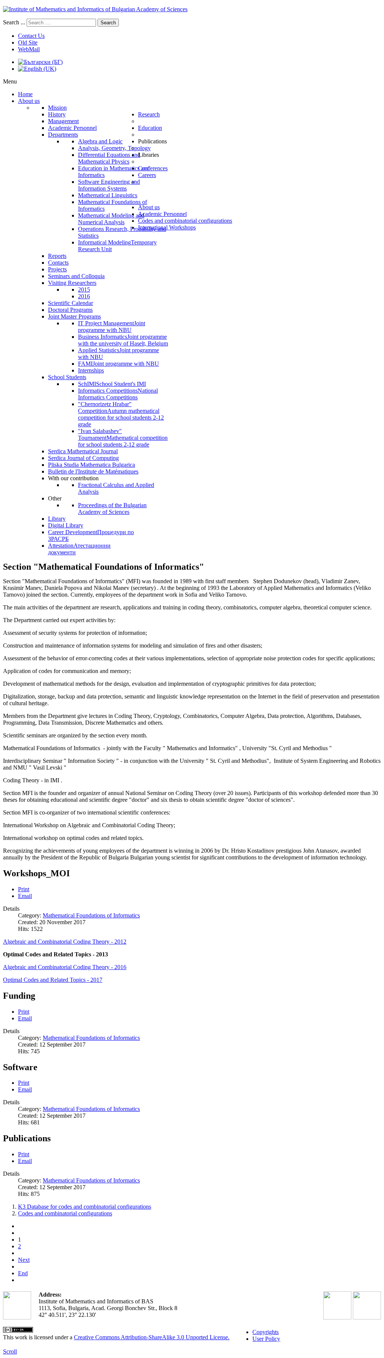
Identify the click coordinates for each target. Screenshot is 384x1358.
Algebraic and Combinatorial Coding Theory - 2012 (64, 941)
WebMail (29, 49)
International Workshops (167, 227)
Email (25, 896)
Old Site (28, 42)
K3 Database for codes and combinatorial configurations (84, 1206)
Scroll (10, 1351)
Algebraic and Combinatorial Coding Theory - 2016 (64, 967)
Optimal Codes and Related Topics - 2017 (52, 980)
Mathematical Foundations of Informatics (91, 915)
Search (108, 22)
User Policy (266, 1339)
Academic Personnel (162, 214)
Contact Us (31, 36)
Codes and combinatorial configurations (185, 220)
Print (23, 889)
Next (24, 1260)
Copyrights (265, 1332)
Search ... (14, 22)
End (23, 1273)
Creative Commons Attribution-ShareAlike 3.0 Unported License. (152, 1337)
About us (149, 207)
